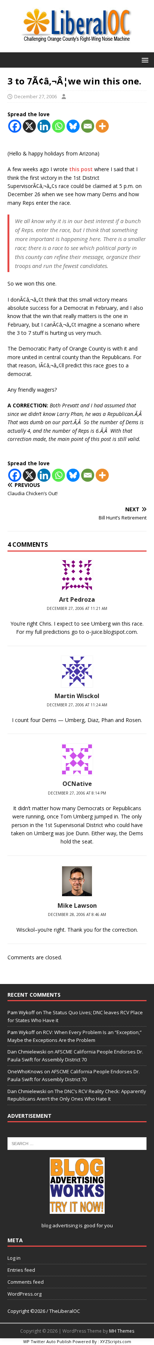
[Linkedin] (43, 126)
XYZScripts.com (115, 1341)
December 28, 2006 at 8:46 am (77, 914)
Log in (14, 1258)
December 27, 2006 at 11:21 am (77, 608)
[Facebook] (14, 126)
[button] (143, 59)
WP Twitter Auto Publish (47, 1341)
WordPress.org (24, 1293)
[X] (29, 126)
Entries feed (21, 1270)
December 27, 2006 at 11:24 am (77, 704)
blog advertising (59, 1225)
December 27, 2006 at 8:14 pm (77, 793)
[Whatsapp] (58, 126)
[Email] (87, 126)
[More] (102, 126)
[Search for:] (77, 1143)
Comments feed (25, 1281)
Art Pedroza (77, 599)
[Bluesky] (73, 126)
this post (81, 169)
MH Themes (121, 1331)
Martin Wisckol (77, 696)
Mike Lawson (77, 905)
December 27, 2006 (35, 96)
